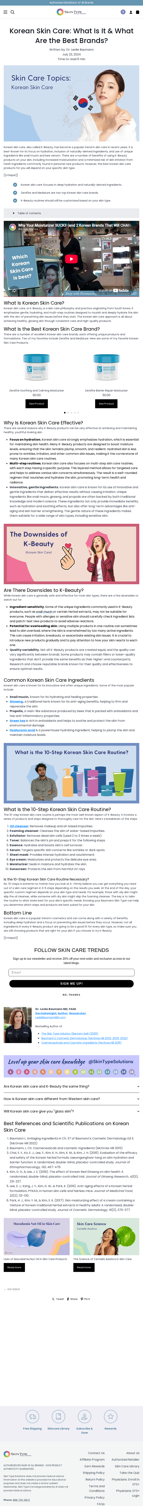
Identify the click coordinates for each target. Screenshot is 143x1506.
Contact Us (96, 1453)
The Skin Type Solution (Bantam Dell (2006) (69, 1033)
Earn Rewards (95, 1466)
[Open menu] (4, 12)
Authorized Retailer (125, 1459)
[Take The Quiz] (121, 12)
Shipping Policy (94, 1473)
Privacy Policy (95, 1497)
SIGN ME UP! (71, 983)
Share (74, 1299)
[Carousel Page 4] (75, 412)
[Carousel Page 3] (71, 412)
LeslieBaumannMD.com (50, 1017)
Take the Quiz (129, 1473)
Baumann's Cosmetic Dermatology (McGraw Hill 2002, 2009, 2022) (84, 1038)
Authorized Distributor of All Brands (71, 2)
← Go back (12, 1289)
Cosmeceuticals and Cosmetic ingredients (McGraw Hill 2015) (81, 1043)
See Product (36, 403)
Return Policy (95, 1479)
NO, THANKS (71, 995)
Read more (14, 1267)
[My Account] (129, 12)
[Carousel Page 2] (68, 412)
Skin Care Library (127, 1466)
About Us (132, 1453)
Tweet (60, 1299)
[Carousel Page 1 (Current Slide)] (65, 412)
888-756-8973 (21, 1500)
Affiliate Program (92, 1459)
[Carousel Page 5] (78, 412)
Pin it (87, 1299)
